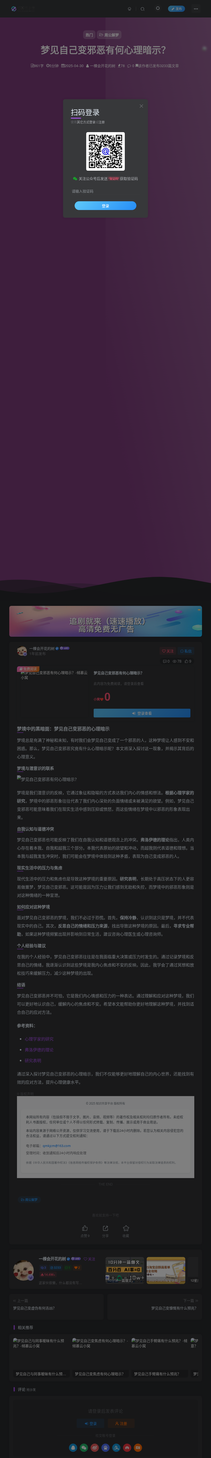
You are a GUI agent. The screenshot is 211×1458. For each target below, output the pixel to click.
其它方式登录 (86, 122)
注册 (102, 122)
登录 (105, 205)
